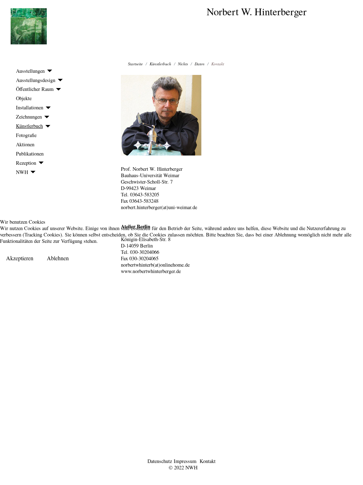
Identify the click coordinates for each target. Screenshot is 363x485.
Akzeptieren (19, 258)
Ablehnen (58, 258)
